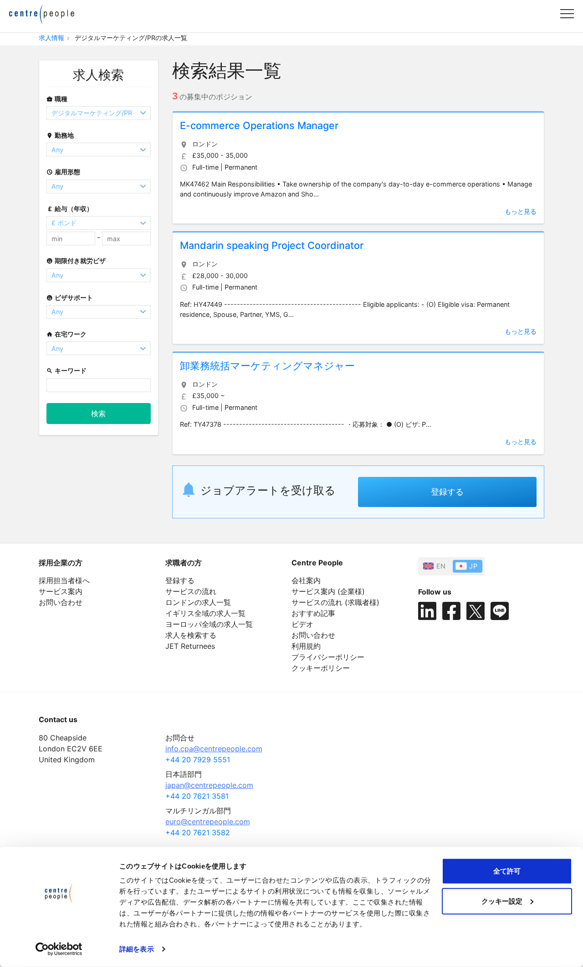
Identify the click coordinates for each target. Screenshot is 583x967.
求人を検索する (190, 635)
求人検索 (98, 75)
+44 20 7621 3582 (197, 832)
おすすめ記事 (313, 613)
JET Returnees (190, 646)
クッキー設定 (501, 901)
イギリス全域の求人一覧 (205, 613)
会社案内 (306, 580)
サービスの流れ (190, 591)
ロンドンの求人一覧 (198, 602)
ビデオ (302, 624)
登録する (447, 491)
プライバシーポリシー (328, 657)
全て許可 (507, 871)
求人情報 (51, 37)
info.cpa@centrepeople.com (213, 748)
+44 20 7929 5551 (197, 759)
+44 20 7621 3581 (197, 796)
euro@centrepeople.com (207, 821)
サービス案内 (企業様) (328, 591)
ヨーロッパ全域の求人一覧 (209, 624)
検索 (98, 413)
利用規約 (306, 646)
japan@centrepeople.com (209, 785)
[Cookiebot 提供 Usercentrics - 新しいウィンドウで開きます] (59, 949)
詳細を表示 (136, 949)
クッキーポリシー (321, 667)
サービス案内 (60, 591)
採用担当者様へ (64, 580)
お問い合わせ (60, 602)
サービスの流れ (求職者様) (335, 602)
